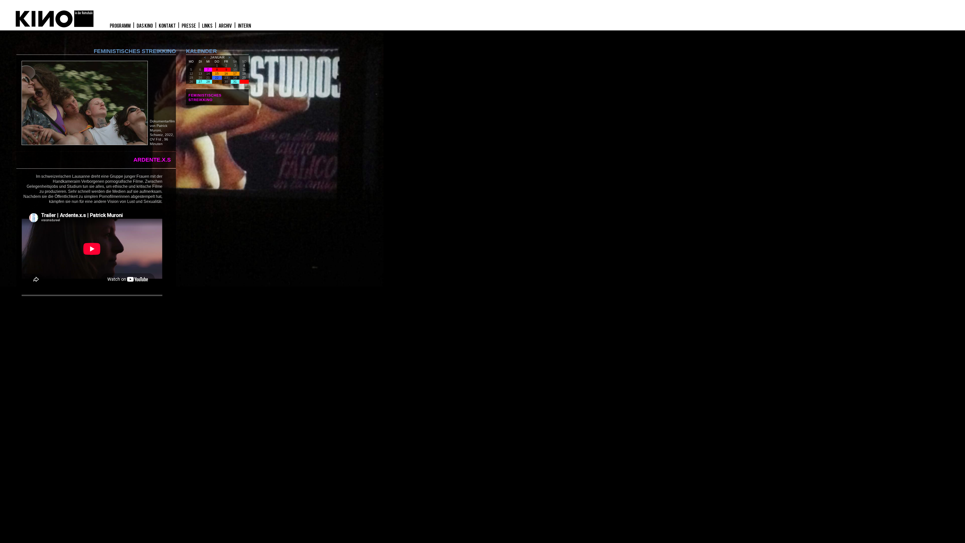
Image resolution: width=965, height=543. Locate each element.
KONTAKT (167, 25)
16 (226, 73)
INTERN (244, 25)
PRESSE (189, 25)
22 (217, 77)
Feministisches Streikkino (204, 97)
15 (217, 73)
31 (235, 81)
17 (235, 73)
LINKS (207, 25)
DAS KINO (145, 25)
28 (208, 81)
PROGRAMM (120, 25)
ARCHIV (225, 25)
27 (200, 81)
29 (217, 81)
